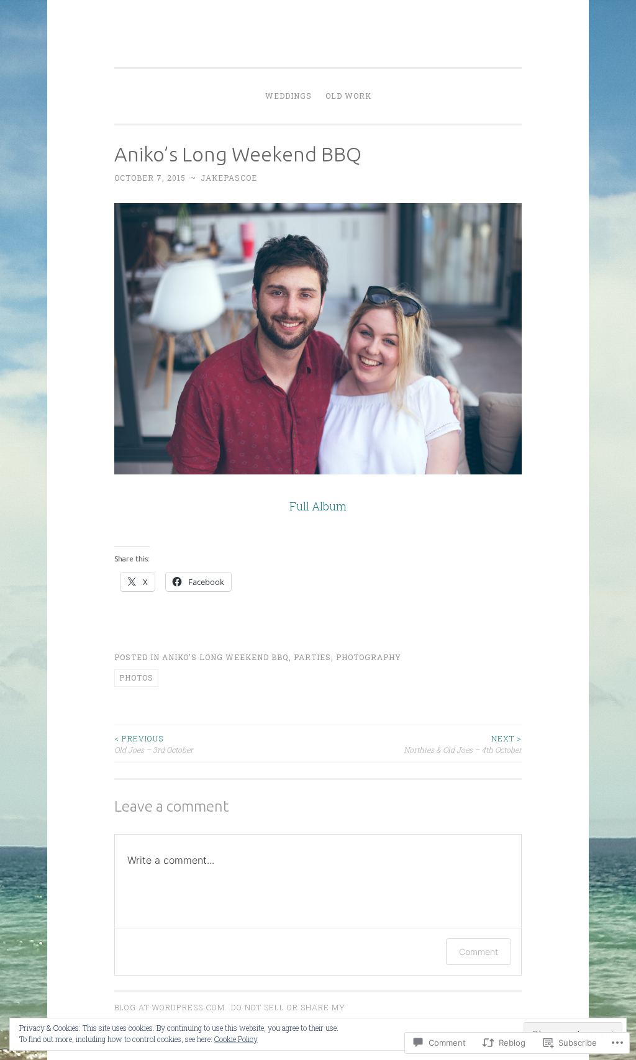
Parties (312, 657)
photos (136, 677)
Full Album (318, 506)
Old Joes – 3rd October (153, 743)
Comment (478, 951)
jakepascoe (229, 178)
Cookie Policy (236, 1039)
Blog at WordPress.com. (170, 1007)
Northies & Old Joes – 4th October (463, 743)
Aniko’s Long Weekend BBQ (225, 657)
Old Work (348, 96)
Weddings (288, 96)
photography (368, 657)
